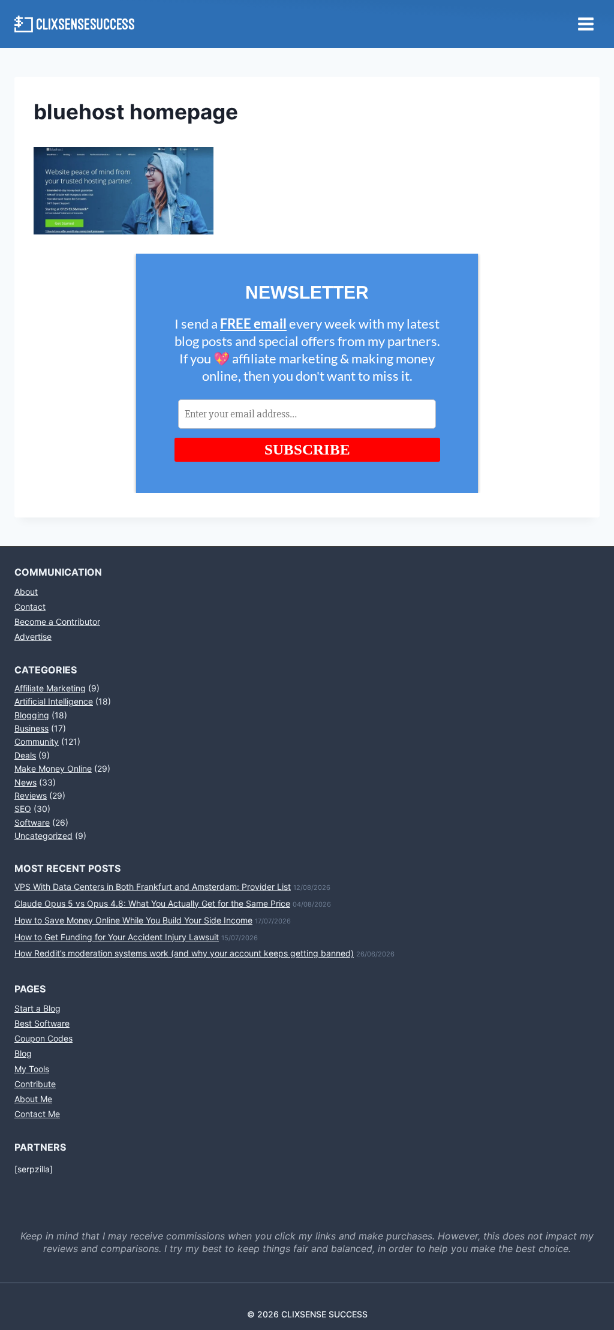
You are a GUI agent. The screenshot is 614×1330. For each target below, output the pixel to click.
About (26, 591)
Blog (23, 1053)
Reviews (30, 795)
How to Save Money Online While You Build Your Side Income (133, 920)
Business (31, 728)
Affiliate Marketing (50, 688)
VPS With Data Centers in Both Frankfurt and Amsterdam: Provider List (152, 886)
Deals (25, 755)
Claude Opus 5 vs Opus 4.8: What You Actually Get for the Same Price (152, 903)
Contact (30, 606)
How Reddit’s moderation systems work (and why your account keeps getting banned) (184, 953)
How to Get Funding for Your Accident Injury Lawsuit (116, 937)
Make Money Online (53, 768)
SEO (22, 809)
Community (36, 741)
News (25, 782)
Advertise (33, 636)
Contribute (35, 1084)
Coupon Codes (43, 1038)
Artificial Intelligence (53, 701)
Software (32, 822)
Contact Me (37, 1114)
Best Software (42, 1023)
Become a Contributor (57, 621)
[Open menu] (585, 23)
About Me (33, 1099)
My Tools (31, 1069)
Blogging (31, 715)
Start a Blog (37, 1008)
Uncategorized (43, 836)
